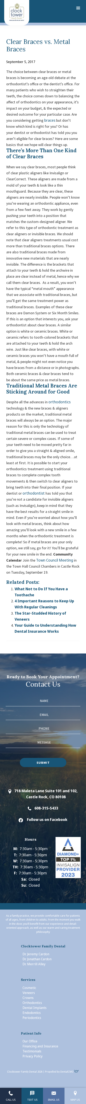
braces (49, 120)
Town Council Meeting (54, 560)
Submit (43, 762)
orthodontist (34, 493)
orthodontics (59, 401)
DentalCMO (67, 1071)
